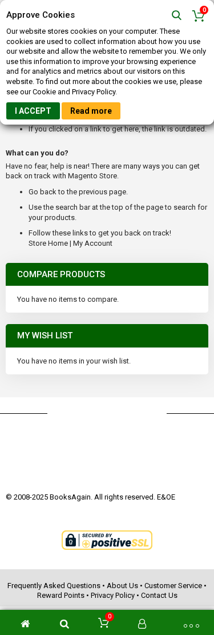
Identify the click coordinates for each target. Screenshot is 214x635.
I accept (33, 110)
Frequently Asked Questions (53, 585)
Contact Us (159, 595)
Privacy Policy (113, 595)
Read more (91, 110)
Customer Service (173, 585)
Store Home (48, 243)
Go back (42, 191)
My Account (92, 243)
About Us (122, 585)
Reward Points (60, 595)
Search (177, 16)
